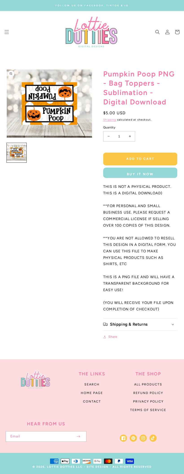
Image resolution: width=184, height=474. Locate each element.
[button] (7, 32)
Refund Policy (148, 393)
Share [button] (112, 337)
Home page (92, 393)
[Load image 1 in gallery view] (16, 153)
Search (92, 384)
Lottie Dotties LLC (65, 466)
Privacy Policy (148, 401)
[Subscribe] (78, 436)
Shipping (109, 119)
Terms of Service (148, 410)
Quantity (109, 127)
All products (148, 384)
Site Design (98, 466)
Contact (92, 401)
